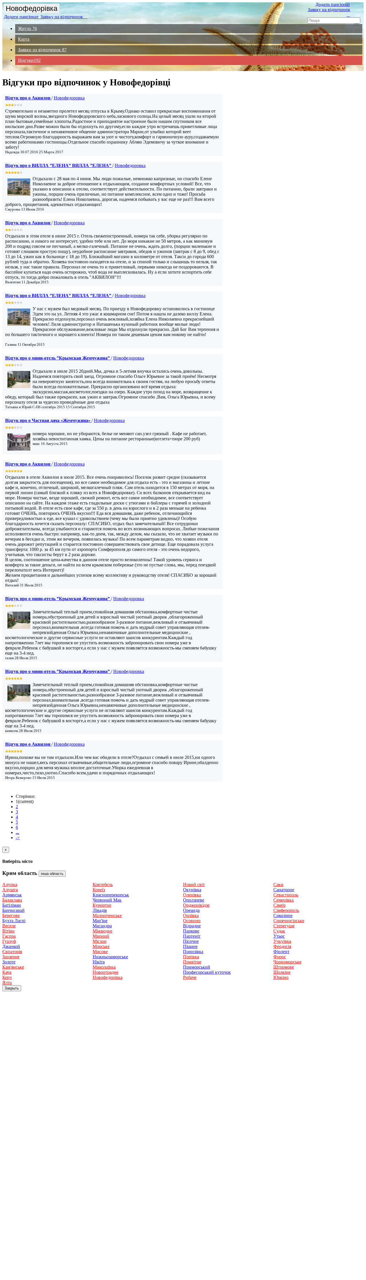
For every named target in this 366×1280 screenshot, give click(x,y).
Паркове (191, 930)
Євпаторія (12, 951)
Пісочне (191, 941)
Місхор (99, 941)
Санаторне (283, 889)
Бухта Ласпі (13, 920)
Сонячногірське (288, 920)
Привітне (192, 961)
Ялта (7, 982)
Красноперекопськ (111, 894)
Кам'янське (13, 967)
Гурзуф (9, 941)
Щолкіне (282, 972)
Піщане (190, 946)
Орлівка (191, 915)
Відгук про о (27, 97)
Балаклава (12, 900)
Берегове (11, 915)
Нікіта (99, 961)
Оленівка (192, 894)
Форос (279, 956)
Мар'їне (100, 920)
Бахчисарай (13, 910)
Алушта (10, 889)
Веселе (9, 925)
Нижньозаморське (110, 956)
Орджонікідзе (196, 905)
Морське (101, 946)
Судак (279, 930)
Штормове (283, 967)
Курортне (102, 905)
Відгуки (29, 60)
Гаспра (9, 936)
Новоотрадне (105, 972)
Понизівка (193, 951)
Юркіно (281, 977)
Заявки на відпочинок (42, 49)
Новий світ (194, 884)
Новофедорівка (31, 8)
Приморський (196, 967)
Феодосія (282, 946)
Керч (7, 977)
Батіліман (11, 905)
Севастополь (285, 894)
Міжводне (102, 930)
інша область (52, 873)
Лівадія (100, 910)
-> (18, 837)
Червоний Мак (107, 900)
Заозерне (10, 956)
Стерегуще (284, 925)
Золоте (8, 961)
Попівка (191, 956)
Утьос (279, 936)
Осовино (191, 920)
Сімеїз (279, 905)
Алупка (9, 884)
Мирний (101, 936)
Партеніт (191, 936)
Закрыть (12, 988)
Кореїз (99, 889)
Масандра (102, 925)
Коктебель (103, 884)
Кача (6, 972)
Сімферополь (286, 910)
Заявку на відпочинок (63, 16)
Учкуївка (282, 941)
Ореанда (191, 910)
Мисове (100, 951)
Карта (23, 39)
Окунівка (192, 889)
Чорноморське (287, 961)
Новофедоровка (69, 97)
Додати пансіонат (22, 16)
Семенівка (283, 900)
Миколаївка (104, 967)
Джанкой (11, 946)
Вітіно (8, 930)
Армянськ (12, 894)
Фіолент (281, 951)
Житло (27, 28)
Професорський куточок (207, 972)
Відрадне (192, 925)
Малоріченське (107, 915)
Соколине (283, 915)
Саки (278, 884)
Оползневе (193, 900)
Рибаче (189, 977)
